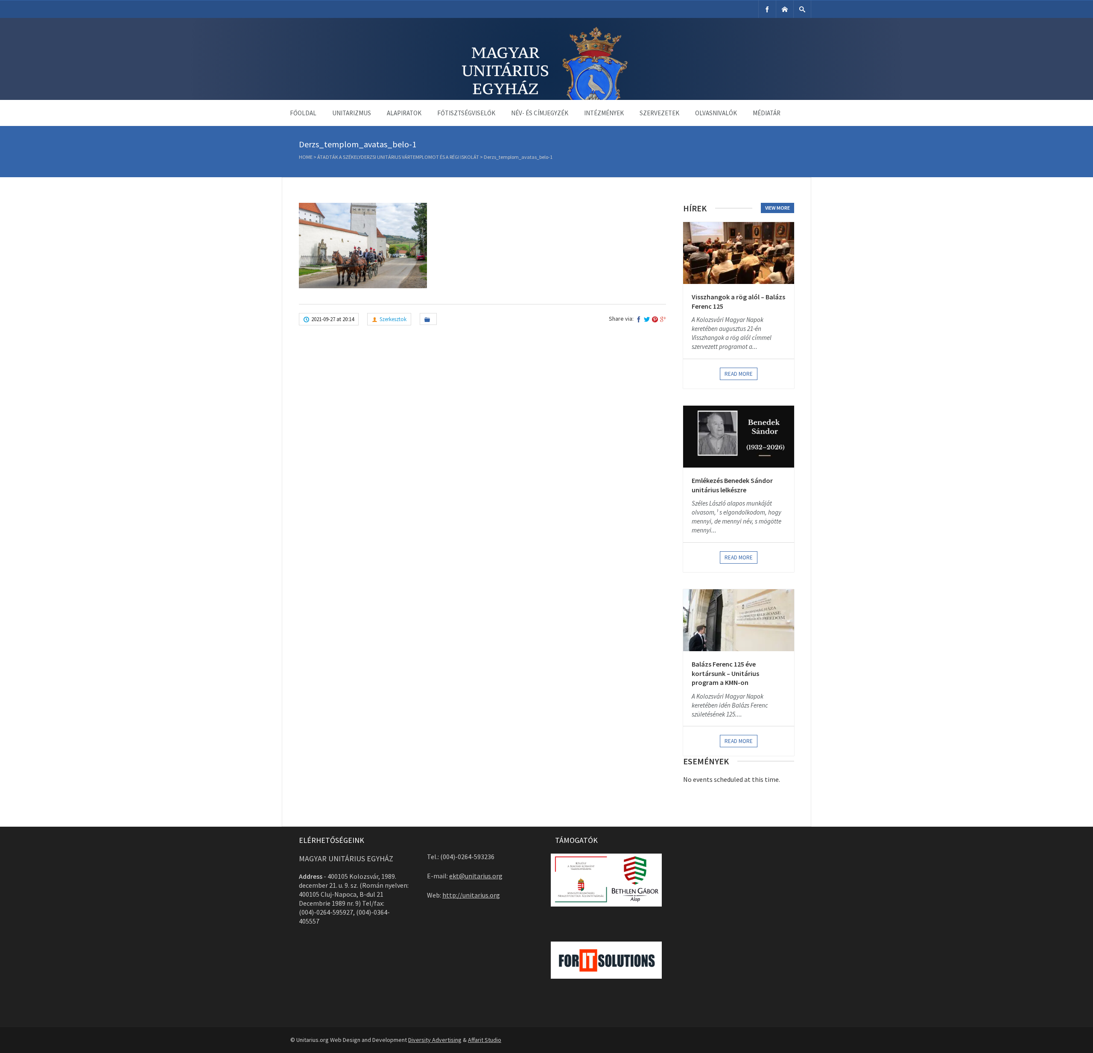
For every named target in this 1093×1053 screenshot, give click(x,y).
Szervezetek (659, 113)
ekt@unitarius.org (476, 876)
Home (306, 157)
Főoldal (303, 113)
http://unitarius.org (471, 895)
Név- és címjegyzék (539, 113)
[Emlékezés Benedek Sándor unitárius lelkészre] (738, 437)
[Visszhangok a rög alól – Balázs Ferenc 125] (738, 253)
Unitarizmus (351, 113)
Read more (739, 373)
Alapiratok (404, 113)
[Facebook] (767, 9)
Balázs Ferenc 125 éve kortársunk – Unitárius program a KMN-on (725, 673)
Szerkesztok (393, 319)
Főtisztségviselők (466, 113)
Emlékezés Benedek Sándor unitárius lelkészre (732, 485)
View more (777, 208)
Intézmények (604, 113)
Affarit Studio (484, 1040)
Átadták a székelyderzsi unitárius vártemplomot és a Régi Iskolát (398, 157)
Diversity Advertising (435, 1040)
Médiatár (766, 113)
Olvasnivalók (716, 113)
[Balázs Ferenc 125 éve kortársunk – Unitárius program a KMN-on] (738, 620)
